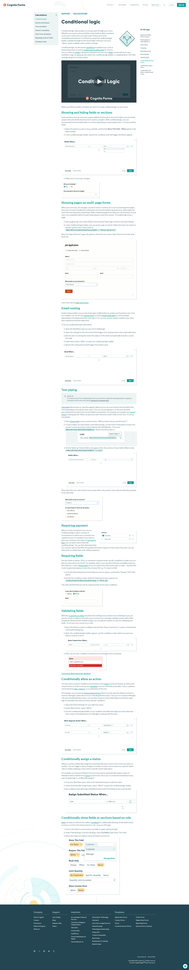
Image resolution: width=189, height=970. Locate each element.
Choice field (74, 421)
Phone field (83, 565)
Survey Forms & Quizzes (144, 926)
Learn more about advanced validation (76, 673)
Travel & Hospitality (99, 935)
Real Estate (96, 938)
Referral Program (39, 926)
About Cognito (39, 917)
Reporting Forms (141, 923)
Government (75, 930)
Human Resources (77, 942)
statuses (81, 689)
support (65, 13)
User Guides (56, 917)
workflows (90, 47)
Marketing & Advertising (100, 929)
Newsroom (37, 923)
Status (54, 926)
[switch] (164, 5)
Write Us (37, 929)
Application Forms (121, 917)
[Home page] (14, 4)
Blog (54, 920)
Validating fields (144, 57)
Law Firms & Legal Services (101, 923)
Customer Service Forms (123, 926)
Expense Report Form (92, 693)
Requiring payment (145, 51)
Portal (117, 923)
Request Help (57, 923)
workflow (93, 686)
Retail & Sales (96, 944)
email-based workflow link (94, 50)
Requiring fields (144, 54)
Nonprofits (96, 932)
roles (76, 689)
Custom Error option (76, 616)
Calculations (80, 13)
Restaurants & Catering (100, 941)
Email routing (144, 45)
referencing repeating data (100, 400)
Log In (172, 5)
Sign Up (181, 5)
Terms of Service (141, 957)
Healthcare (75, 933)
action (77, 52)
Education (74, 927)
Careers (36, 920)
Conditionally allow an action (147, 61)
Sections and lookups (42, 23)
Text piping (143, 48)
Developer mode (40, 41)
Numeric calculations (42, 30)
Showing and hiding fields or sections (145, 35)
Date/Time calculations (43, 34)
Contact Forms (120, 920)
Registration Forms (142, 920)
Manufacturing (97, 926)
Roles (110, 52)
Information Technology (100, 917)
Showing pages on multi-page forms (145, 40)
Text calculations (41, 26)
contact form (89, 315)
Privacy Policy (151, 957)
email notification (109, 315)
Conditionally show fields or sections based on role (146, 72)
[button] (98, 81)
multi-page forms (81, 303)
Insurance (95, 920)
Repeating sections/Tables (44, 38)
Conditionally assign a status (146, 66)
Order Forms (140, 917)
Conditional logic (41, 19)
